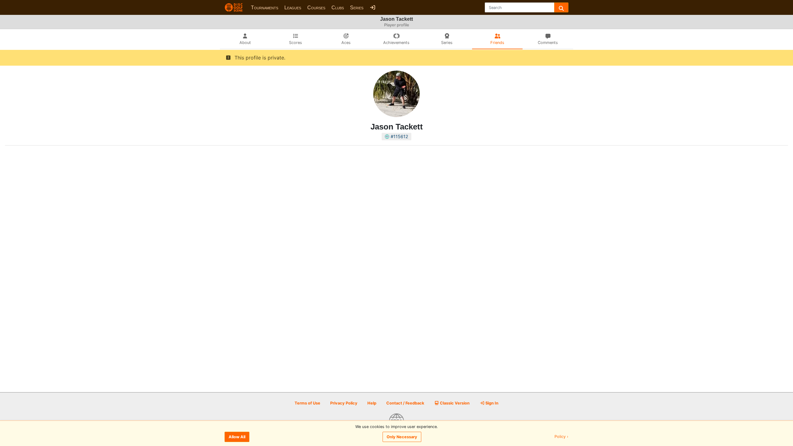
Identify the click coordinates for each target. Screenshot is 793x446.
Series (356, 7)
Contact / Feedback (405, 403)
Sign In (491, 403)
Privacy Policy (343, 403)
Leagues (292, 7)
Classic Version (454, 403)
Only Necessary (402, 437)
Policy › (561, 437)
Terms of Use (307, 403)
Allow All (237, 437)
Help (371, 403)
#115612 (398, 136)
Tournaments (264, 7)
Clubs (337, 7)
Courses (316, 7)
